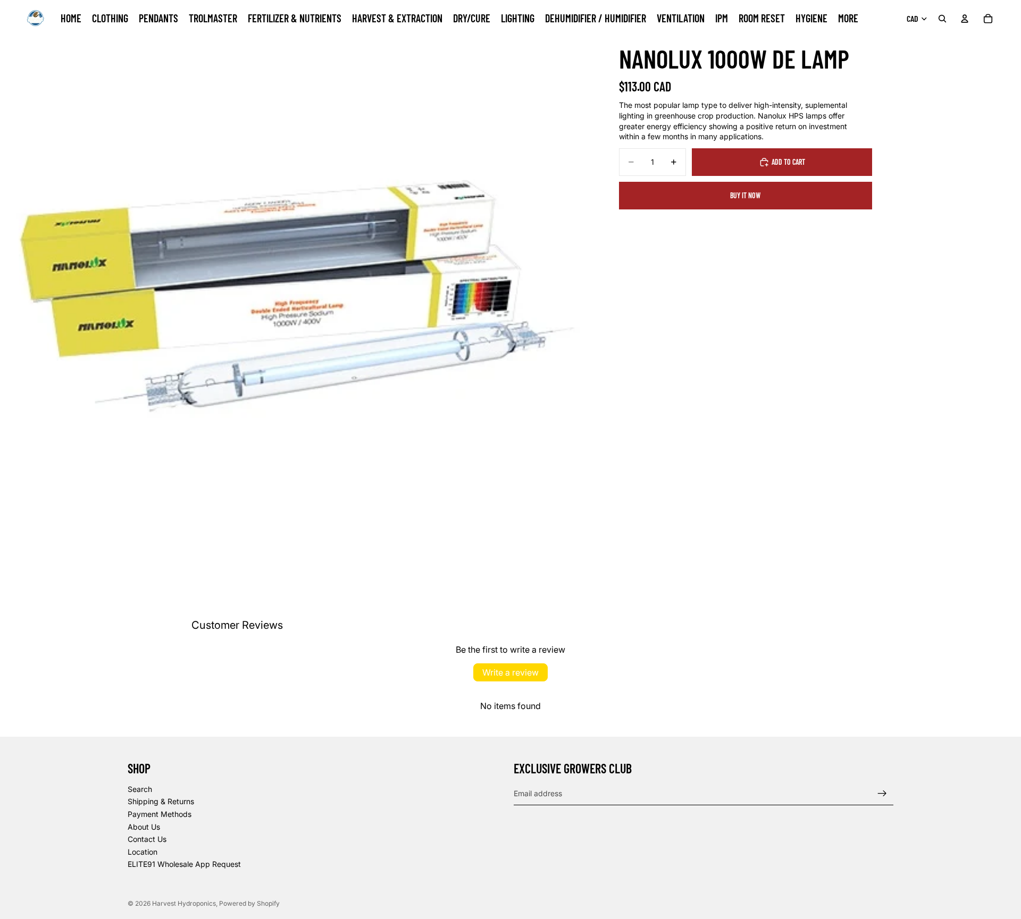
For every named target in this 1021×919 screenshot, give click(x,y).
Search (140, 789)
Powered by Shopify (249, 903)
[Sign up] (882, 793)
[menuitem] (848, 18)
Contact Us (147, 839)
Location (142, 851)
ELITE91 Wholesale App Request (184, 864)
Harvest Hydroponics (184, 903)
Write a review (510, 672)
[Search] (942, 18)
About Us (144, 826)
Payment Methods (159, 814)
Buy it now (745, 195)
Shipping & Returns (161, 801)
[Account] (964, 18)
